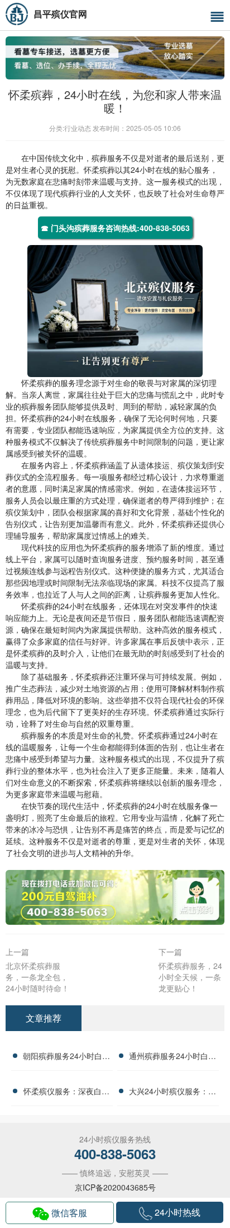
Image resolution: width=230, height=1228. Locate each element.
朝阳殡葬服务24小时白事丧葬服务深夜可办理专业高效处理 (66, 1057)
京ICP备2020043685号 (115, 1187)
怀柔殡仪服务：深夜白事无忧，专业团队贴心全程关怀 (66, 1092)
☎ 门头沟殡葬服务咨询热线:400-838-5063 (115, 227)
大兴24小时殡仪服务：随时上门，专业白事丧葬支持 (172, 1092)
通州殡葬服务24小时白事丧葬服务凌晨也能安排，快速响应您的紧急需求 (172, 1057)
